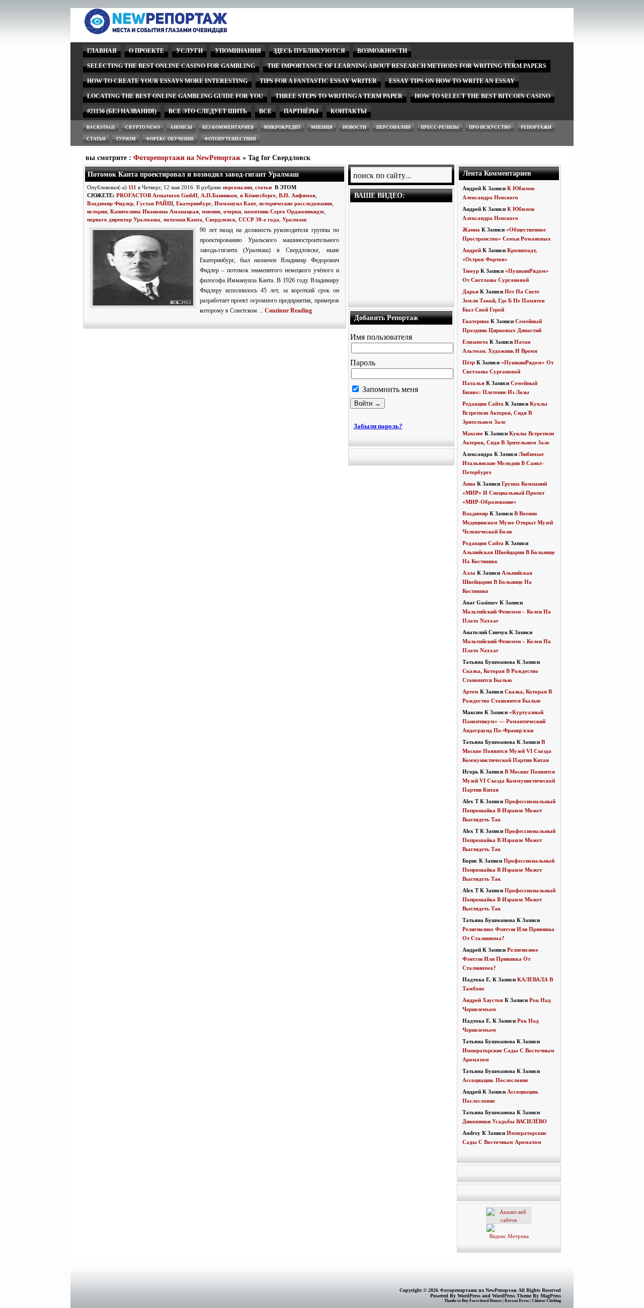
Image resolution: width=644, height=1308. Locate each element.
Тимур (470, 271)
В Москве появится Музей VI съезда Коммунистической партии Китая (506, 751)
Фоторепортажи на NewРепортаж (186, 158)
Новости (354, 127)
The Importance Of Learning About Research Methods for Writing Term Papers (406, 65)
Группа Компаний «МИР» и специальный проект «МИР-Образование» (504, 493)
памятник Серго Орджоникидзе (284, 211)
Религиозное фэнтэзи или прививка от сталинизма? (500, 959)
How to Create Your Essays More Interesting (167, 81)
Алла (468, 573)
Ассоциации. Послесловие (495, 1080)
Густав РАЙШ (154, 203)
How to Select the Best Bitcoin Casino (482, 96)
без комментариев (228, 127)
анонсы (181, 127)
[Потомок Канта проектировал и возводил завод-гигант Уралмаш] (145, 308)
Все (265, 111)
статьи (96, 138)
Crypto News (142, 127)
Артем (470, 691)
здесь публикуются (309, 50)
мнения (322, 127)
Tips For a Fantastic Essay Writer (318, 81)
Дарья (470, 291)
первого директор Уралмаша (123, 219)
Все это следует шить (208, 111)
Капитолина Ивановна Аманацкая (154, 211)
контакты (349, 111)
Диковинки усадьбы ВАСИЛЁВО (504, 1121)
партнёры (301, 111)
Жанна (471, 229)
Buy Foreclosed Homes (482, 1300)
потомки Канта (183, 219)
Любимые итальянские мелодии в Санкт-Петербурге (503, 463)
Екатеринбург (193, 203)
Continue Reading (288, 310)
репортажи (536, 127)
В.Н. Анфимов (297, 195)
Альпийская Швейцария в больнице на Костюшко (497, 582)
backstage (101, 127)
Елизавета (475, 342)
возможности (382, 50)
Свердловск (220, 219)
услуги (189, 50)
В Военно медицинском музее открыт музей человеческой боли (507, 522)
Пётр (468, 362)
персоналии (393, 127)
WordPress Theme (511, 1295)
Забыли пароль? (378, 426)
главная (102, 50)
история (97, 211)
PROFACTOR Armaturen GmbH (157, 195)
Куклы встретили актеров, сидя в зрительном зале (504, 413)
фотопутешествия (230, 138)
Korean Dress (517, 1300)
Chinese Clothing (546, 1300)
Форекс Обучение (170, 138)
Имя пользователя (381, 337)
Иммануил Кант (235, 203)
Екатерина (475, 321)
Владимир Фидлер (110, 203)
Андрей (471, 250)
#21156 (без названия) (121, 111)
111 (132, 187)
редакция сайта (483, 404)
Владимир (475, 513)
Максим (472, 433)
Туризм (126, 138)
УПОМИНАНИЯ (238, 50)
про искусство (490, 127)
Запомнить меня (389, 389)
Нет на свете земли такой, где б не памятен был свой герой (503, 300)
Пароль (362, 362)
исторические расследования (295, 203)
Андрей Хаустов (482, 1000)
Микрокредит (282, 127)
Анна (468, 484)
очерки (232, 211)
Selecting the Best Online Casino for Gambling (171, 65)
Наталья (473, 383)
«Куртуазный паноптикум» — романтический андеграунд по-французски (503, 721)
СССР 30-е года (258, 219)
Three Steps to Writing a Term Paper (339, 96)
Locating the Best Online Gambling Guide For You (175, 96)
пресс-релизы (440, 127)
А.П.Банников (219, 195)
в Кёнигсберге (258, 195)
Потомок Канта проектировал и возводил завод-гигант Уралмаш (193, 174)
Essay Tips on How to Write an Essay (452, 81)
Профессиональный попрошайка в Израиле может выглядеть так (508, 810)
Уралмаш (294, 219)
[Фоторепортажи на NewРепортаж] (173, 31)
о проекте (146, 50)
